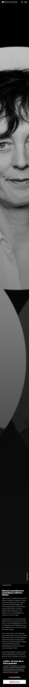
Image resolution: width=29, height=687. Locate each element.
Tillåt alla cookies (14, 682)
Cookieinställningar (14, 677)
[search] (22, 2)
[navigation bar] (9, 2)
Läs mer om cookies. (13, 672)
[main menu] (25, 2)
